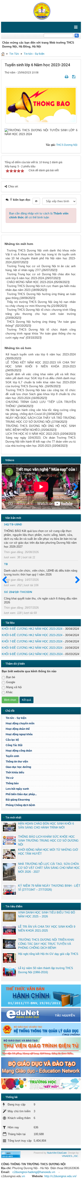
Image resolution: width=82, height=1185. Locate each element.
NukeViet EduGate (57, 1152)
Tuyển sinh (12, 756)
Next (73, 486)
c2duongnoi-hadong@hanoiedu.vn (33, 1172)
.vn (23, 1176)
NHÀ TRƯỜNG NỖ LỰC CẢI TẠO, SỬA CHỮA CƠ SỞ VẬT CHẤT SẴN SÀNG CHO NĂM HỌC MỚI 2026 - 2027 (49, 867)
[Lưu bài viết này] (74, 76)
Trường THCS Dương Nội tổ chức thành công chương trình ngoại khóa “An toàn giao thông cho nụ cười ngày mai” (40, 333)
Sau (75, 580)
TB (6, 564)
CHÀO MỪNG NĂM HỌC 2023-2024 (30, 282)
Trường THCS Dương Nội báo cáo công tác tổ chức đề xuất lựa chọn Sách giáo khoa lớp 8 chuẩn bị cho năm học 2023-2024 (40, 394)
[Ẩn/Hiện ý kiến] (36, 201)
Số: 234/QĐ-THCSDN (18, 592)
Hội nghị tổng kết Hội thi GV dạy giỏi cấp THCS (48, 954)
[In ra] (67, 76)
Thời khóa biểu (15, 772)
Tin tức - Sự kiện (34, 53)
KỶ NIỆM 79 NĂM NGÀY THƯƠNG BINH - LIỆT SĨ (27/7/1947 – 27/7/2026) (49, 887)
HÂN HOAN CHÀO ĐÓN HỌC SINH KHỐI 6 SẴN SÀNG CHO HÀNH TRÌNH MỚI (46, 825)
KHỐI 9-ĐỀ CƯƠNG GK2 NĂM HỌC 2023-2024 (32, 654)
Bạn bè (10, 677)
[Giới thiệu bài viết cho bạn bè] (61, 76)
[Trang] (3, 53)
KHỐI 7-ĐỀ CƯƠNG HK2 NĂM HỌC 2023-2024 (32, 641)
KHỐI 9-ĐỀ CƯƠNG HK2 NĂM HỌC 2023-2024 (32, 647)
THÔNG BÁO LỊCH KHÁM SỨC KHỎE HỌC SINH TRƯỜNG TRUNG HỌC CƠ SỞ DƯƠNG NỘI (48, 840)
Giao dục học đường (18, 767)
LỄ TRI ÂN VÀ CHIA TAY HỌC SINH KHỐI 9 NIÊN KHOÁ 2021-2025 (46, 928)
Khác (9, 692)
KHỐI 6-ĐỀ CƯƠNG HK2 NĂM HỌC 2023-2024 (32, 635)
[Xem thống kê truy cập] (10, 1154)
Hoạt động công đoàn (19, 750)
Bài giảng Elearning (18, 799)
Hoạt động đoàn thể (18, 728)
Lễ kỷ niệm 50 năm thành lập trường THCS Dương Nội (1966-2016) (45, 970)
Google (10, 682)
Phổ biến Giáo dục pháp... (21, 794)
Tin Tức (14, 53)
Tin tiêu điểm (13, 906)
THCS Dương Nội (66, 144)
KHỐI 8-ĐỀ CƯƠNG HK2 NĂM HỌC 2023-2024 (32, 628)
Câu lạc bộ (12, 739)
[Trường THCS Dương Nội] (41, 10)
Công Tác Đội (14, 745)
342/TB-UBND (13, 524)
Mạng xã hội (14, 687)
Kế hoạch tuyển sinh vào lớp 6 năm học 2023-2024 (41, 354)
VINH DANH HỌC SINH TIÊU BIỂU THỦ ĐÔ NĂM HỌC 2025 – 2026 (46, 914)
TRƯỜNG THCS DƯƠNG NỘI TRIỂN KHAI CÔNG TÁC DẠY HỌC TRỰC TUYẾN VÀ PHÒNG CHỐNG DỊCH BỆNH (46, 943)
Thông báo (12, 783)
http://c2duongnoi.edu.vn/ (60, 1176)
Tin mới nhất (13, 817)
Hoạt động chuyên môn (20, 723)
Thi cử (10, 777)
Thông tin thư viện (17, 761)
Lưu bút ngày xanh (17, 788)
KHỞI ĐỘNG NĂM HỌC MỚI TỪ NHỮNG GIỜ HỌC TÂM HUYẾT (48, 851)
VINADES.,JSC (70, 1156)
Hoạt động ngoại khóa (19, 734)
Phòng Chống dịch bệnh (20, 805)
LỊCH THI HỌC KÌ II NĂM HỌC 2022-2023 (32, 433)
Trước (6, 580)
